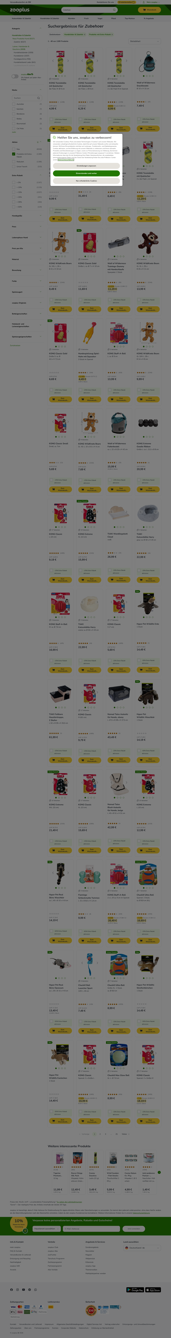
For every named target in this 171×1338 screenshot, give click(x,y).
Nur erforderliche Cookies (86, 181)
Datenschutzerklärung (66, 160)
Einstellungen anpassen (86, 166)
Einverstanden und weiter (86, 173)
